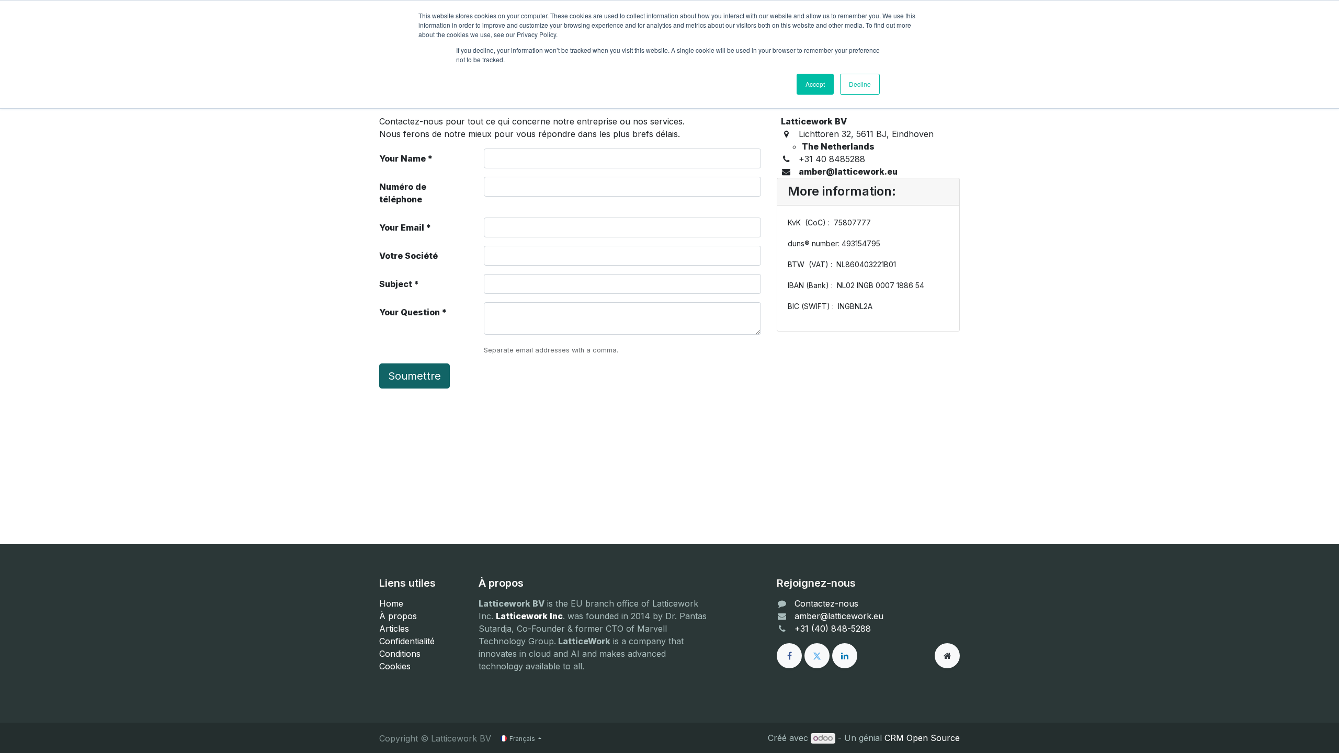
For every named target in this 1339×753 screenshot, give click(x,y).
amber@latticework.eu (839, 616)
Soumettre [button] (414, 376)
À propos (398, 616)
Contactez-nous (826, 603)
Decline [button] (860, 83)
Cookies (395, 666)
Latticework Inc (529, 616)
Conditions (400, 653)
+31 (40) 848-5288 (833, 628)
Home (391, 603)
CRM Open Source (922, 738)
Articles (394, 628)
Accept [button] (815, 83)
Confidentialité (407, 641)
